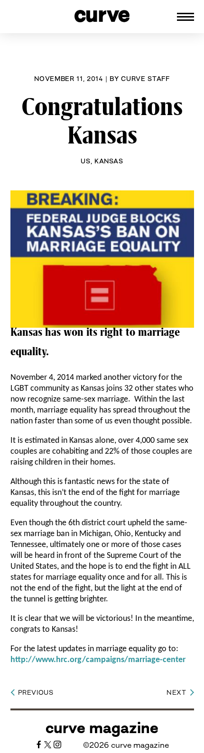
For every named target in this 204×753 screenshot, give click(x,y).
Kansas (108, 161)
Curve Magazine (102, 728)
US (85, 161)
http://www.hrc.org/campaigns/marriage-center (97, 659)
